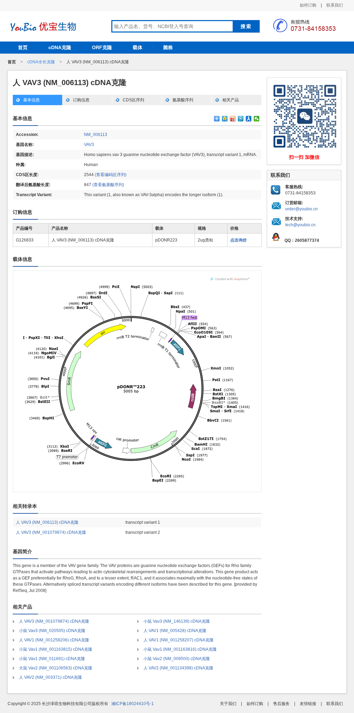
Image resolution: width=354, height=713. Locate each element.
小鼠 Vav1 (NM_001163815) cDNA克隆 (55, 649)
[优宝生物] (42, 26)
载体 (137, 47)
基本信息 (31, 100)
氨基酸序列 (183, 100)
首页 (23, 47)
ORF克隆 (102, 47)
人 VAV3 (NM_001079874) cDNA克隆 (51, 532)
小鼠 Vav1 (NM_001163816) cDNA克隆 (180, 649)
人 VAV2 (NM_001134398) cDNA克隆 (178, 668)
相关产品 (230, 100)
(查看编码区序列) (111, 174)
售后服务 (281, 703)
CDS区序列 (133, 100)
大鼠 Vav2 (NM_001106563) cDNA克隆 (55, 668)
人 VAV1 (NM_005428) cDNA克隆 (174, 630)
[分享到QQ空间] (225, 118)
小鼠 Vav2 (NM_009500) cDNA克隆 (176, 658)
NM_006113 (95, 134)
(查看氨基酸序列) (108, 184)
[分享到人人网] (249, 118)
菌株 (168, 47)
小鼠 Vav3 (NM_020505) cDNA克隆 (52, 630)
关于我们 (228, 703)
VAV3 (89, 144)
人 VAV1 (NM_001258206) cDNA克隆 (54, 640)
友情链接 (308, 703)
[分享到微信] (257, 118)
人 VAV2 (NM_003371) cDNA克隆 (50, 677)
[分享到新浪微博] (233, 118)
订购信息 (81, 100)
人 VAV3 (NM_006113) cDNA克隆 (47, 522)
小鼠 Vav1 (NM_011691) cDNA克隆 (52, 658)
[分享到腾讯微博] (241, 118)
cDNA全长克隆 (41, 62)
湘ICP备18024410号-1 (132, 703)
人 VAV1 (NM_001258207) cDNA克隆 (178, 640)
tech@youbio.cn (300, 224)
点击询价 (238, 240)
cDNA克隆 (59, 47)
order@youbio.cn (301, 209)
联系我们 (334, 5)
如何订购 (308, 5)
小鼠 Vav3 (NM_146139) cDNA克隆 (176, 621)
